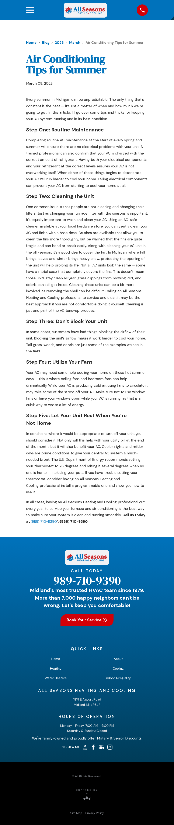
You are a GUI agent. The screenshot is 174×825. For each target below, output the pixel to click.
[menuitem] (76, 813)
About (118, 659)
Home (31, 42)
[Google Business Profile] (101, 747)
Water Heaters (56, 678)
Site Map (76, 813)
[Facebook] (93, 747)
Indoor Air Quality (118, 678)
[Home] (85, 10)
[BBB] (85, 747)
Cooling (118, 668)
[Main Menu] (30, 10)
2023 (59, 42)
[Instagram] (109, 747)
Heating (56, 668)
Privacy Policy (94, 813)
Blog (45, 42)
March (74, 42)
